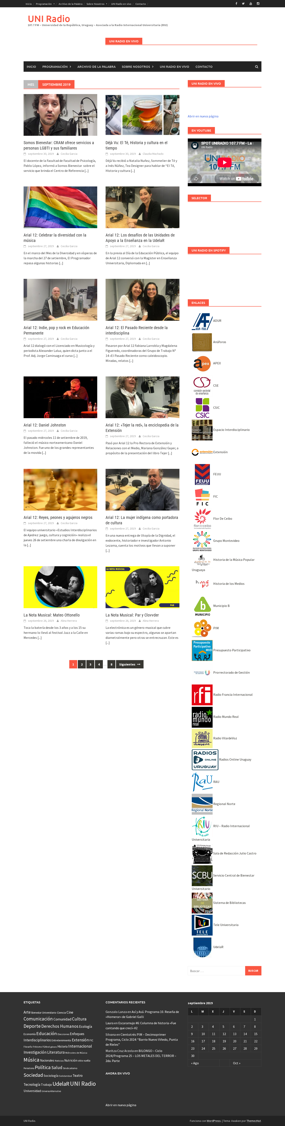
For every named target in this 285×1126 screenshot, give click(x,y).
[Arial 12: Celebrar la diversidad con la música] (60, 207)
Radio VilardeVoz (225, 738)
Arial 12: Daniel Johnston (45, 425)
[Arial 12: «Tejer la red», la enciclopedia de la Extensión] (142, 397)
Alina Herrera (69, 621)
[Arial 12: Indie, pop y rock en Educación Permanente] (60, 299)
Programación (44, 3)
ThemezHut (254, 1121)
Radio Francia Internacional (233, 694)
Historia (62, 1046)
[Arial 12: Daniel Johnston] (60, 397)
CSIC (216, 407)
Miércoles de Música (76, 1052)
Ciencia (61, 1012)
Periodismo (29, 1068)
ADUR (217, 320)
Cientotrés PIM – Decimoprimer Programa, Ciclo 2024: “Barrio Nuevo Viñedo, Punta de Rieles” (142, 1039)
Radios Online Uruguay (234, 759)
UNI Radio (49, 18)
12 (224, 1034)
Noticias (59, 1060)
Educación (46, 1033)
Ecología (85, 1026)
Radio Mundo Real (226, 717)
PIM (216, 628)
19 (224, 1041)
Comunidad (62, 1019)
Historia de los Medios (229, 583)
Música (31, 1059)
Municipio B (221, 606)
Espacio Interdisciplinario (231, 430)
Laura (109, 1023)
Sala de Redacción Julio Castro (234, 853)
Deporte (32, 1026)
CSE (216, 385)
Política (43, 1067)
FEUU (217, 474)
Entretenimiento (61, 1040)
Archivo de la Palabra (70, 3)
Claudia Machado (153, 154)
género (53, 1046)
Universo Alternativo (51, 1091)
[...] (86, 171)
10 (203, 1034)
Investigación (35, 1052)
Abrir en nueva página (203, 116)
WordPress (214, 1121)
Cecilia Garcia (69, 154)
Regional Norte (224, 804)
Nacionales (47, 1060)
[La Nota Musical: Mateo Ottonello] (60, 587)
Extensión (220, 452)
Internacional (80, 1046)
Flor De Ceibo (222, 518)
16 (192, 1041)
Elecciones (63, 1034)
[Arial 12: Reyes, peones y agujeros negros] (60, 489)
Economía (30, 1034)
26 (224, 1048)
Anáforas (219, 342)
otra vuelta (84, 1060)
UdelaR (218, 947)
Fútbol (46, 1046)
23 (192, 1048)
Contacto (140, 3)
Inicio (29, 3)
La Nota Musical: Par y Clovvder (132, 615)
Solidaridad (65, 1075)
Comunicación (38, 1019)
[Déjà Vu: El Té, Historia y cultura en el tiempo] (142, 114)
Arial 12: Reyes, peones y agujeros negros (58, 517)
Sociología (51, 1076)
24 (203, 1048)
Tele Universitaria (225, 925)
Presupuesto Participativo (232, 650)
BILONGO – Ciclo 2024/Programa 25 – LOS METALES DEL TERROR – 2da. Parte (141, 1056)
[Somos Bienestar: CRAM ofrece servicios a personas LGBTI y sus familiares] (60, 114)
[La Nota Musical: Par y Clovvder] (142, 587)
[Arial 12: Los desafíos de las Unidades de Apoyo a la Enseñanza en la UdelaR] (142, 207)
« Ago (195, 1063)
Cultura (79, 1019)
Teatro (78, 1075)
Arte (27, 1012)
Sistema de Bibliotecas (229, 903)
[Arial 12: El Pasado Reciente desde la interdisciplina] (142, 299)
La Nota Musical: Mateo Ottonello (52, 615)
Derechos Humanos (59, 1026)
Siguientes (127, 664)
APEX (217, 363)
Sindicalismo (70, 1068)
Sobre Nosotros (95, 3)
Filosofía (28, 1046)
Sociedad (33, 1075)
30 (192, 1056)
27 (234, 1048)
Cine (70, 1012)
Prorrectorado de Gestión (231, 672)
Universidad (32, 1091)
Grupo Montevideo (226, 540)
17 (203, 1041)
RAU (216, 782)
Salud (56, 1067)
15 (255, 1034)
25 (213, 1048)
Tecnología (32, 1084)
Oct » (236, 1063)
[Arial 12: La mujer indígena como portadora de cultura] (142, 489)
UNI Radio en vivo (121, 3)
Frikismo (37, 1046)
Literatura (56, 1052)
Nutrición (70, 1060)
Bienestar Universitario (43, 1012)
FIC (215, 496)
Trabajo (46, 1084)
